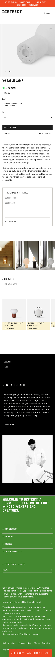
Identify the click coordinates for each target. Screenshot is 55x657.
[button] (27, 118)
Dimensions (10, 198)
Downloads (10, 203)
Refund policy (8, 643)
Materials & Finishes (17, 193)
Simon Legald (8, 106)
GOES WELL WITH (9, 284)
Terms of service (42, 643)
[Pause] (10, 71)
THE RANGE (8, 279)
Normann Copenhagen (12, 103)
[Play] (5, 71)
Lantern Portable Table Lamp (35, 324)
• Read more (8, 424)
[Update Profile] (49, 570)
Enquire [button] (6, 134)
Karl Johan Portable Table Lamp (12, 324)
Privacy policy (24, 643)
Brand (5, 367)
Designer (8, 362)
